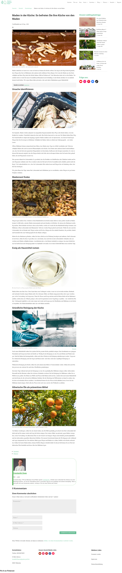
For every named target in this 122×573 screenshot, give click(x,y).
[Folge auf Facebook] (50, 553)
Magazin (119, 2)
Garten (84, 2)
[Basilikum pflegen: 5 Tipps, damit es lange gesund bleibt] (87, 33)
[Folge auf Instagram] (43, 553)
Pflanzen (105, 2)
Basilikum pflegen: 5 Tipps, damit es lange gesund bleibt (101, 31)
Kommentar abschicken (68, 532)
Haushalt (112, 2)
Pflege (98, 2)
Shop (80, 2)
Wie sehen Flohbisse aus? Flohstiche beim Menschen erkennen (101, 20)
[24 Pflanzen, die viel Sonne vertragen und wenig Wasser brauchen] (87, 65)
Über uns (75, 2)
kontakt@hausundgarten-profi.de (20, 559)
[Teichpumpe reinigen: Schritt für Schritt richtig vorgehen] (87, 44)
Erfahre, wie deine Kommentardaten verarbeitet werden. (58, 541)
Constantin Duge (20, 473)
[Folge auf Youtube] (40, 553)
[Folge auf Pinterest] (46, 553)
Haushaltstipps (28, 8)
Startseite (69, 2)
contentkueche (46, 479)
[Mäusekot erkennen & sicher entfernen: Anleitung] (86, 55)
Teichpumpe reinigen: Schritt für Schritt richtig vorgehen (102, 42)
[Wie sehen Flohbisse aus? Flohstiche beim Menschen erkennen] (87, 22)
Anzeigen (26, 85)
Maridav (74, 349)
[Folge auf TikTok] (53, 553)
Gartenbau (91, 2)
